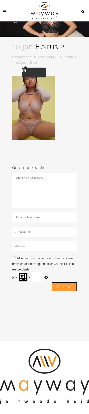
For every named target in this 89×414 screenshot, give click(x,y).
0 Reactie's (68, 57)
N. (54, 57)
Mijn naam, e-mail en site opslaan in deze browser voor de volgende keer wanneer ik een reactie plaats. (43, 264)
